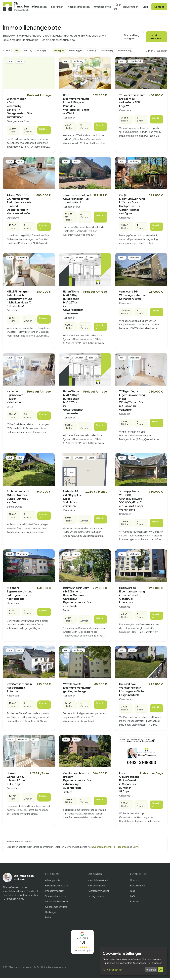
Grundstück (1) (125, 50)
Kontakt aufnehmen (155, 37)
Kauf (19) (28, 50)
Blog (145, 6)
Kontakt (159, 6)
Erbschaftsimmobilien (57, 885)
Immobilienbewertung (57, 901)
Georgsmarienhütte (104, 846)
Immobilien (41, 6)
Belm (135, 846)
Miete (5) (41, 50)
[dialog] (133, 961)
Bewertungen (130, 6)
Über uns (117, 6)
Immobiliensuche (97, 885)
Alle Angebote (52, 880)
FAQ (132, 896)
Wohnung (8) (75, 50)
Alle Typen (59, 50)
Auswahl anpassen (112, 969)
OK (160, 969)
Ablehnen (151, 969)
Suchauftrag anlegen (131, 37)
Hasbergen (122, 846)
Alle (16, 50)
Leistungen (57, 6)
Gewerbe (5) (107, 50)
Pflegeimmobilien (54, 890)
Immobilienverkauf (98, 880)
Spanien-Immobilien (56, 896)
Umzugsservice (102, 6)
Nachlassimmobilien (79, 6)
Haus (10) (91, 50)
